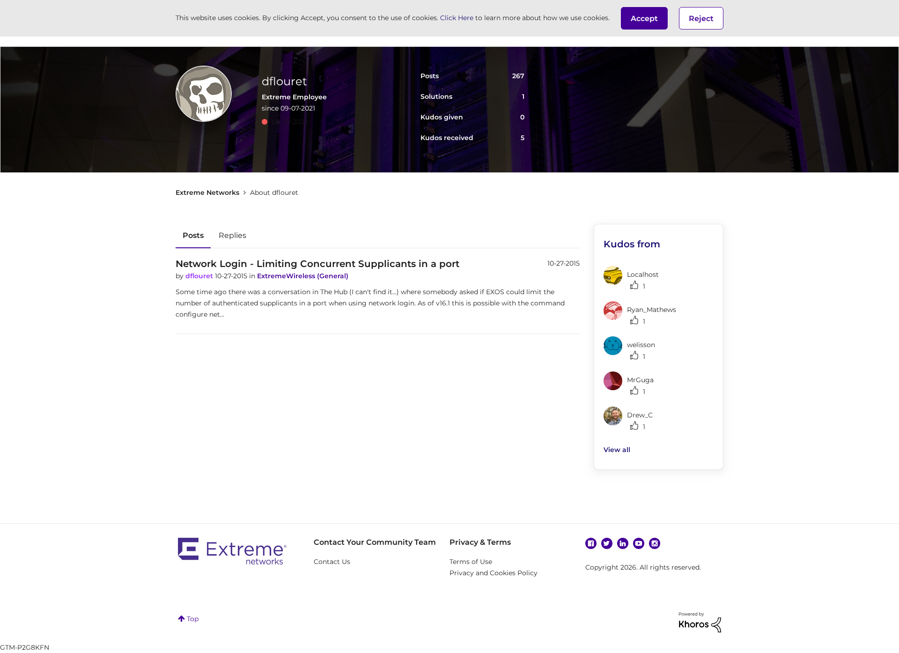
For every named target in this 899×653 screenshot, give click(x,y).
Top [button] (193, 619)
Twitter (606, 543)
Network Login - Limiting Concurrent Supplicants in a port (317, 263)
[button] (644, 18)
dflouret (200, 276)
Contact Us (332, 561)
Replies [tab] (232, 235)
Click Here (456, 18)
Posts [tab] (193, 235)
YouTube (638, 543)
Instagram (654, 543)
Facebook (591, 543)
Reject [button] (701, 18)
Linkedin (622, 543)
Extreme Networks (207, 192)
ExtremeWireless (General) (302, 276)
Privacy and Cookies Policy (494, 573)
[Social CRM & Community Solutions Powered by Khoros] (700, 621)
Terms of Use (471, 561)
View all (617, 449)
